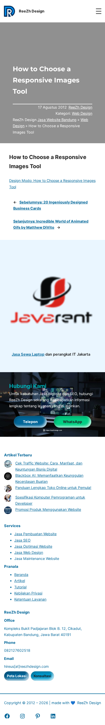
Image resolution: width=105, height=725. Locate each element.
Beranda (21, 574)
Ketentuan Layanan (30, 599)
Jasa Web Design (28, 552)
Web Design (82, 113)
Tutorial (20, 587)
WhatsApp (72, 421)
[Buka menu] (98, 11)
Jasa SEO (22, 540)
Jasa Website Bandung (56, 120)
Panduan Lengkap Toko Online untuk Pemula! (53, 487)
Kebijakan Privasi (28, 593)
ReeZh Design (80, 107)
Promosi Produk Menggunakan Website (48, 509)
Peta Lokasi (17, 676)
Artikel (19, 580)
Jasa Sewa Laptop (28, 354)
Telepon (30, 421)
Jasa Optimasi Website (33, 546)
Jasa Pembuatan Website (35, 534)
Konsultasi (42, 676)
